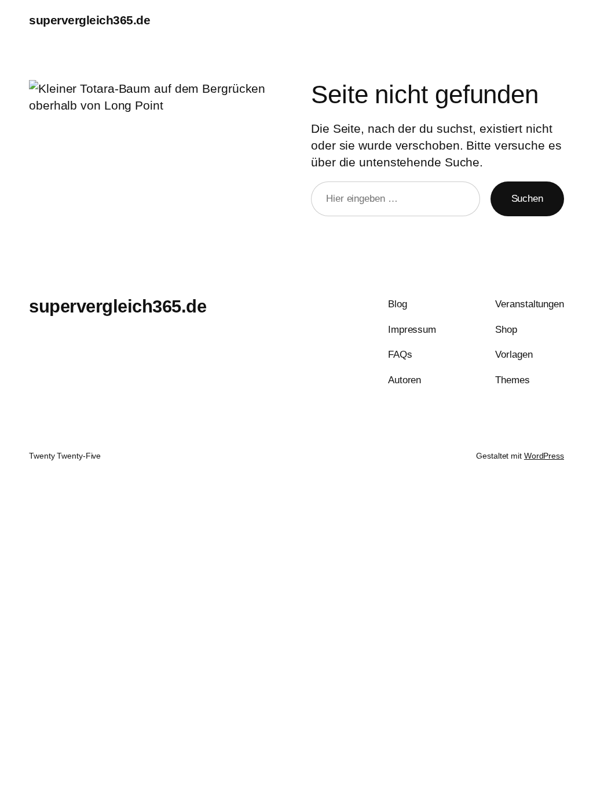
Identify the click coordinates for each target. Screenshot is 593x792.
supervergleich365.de (89, 20)
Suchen (527, 198)
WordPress (544, 455)
